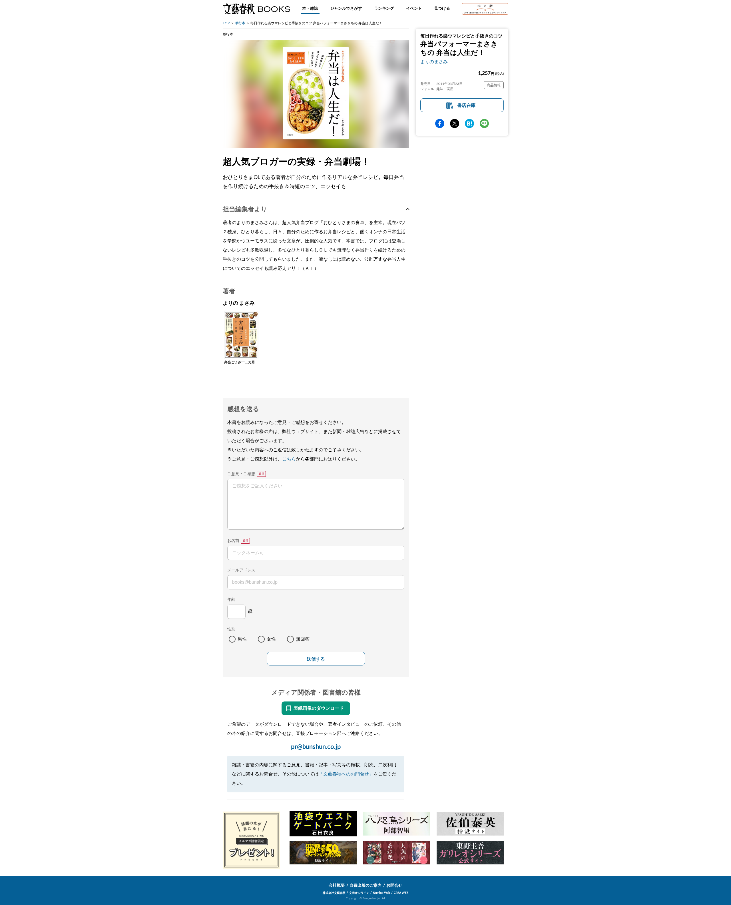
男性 (242, 639)
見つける (442, 9)
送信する (316, 659)
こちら (289, 459)
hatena (469, 123)
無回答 (303, 639)
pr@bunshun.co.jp (316, 747)
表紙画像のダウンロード (319, 708)
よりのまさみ (434, 61)
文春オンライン (359, 893)
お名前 (233, 541)
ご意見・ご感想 (241, 474)
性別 (231, 629)
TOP (226, 23)
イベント (414, 9)
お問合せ (394, 886)
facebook (439, 123)
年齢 (231, 600)
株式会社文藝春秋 (334, 893)
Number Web (381, 893)
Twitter (454, 123)
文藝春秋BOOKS (256, 8)
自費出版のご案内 (365, 886)
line (484, 123)
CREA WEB (401, 893)
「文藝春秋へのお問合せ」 (346, 774)
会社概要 (337, 886)
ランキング (384, 9)
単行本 (240, 23)
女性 (271, 639)
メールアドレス (241, 570)
